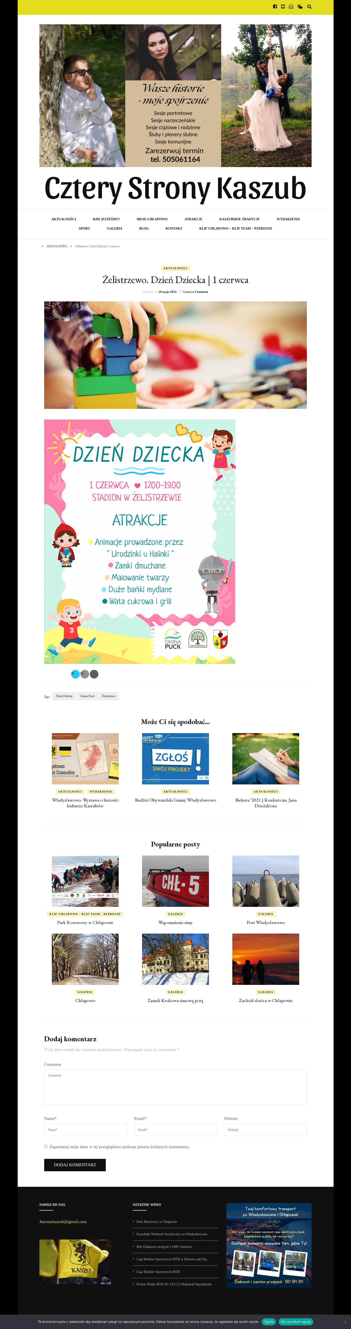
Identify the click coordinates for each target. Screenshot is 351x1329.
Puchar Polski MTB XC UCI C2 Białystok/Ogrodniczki (174, 1284)
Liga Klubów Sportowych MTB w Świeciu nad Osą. (172, 1259)
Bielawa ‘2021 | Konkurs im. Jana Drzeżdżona (266, 803)
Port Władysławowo (266, 922)
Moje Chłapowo (152, 219)
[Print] (94, 674)
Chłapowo (85, 1000)
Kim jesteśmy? (106, 219)
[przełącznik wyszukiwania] (309, 7)
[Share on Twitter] (75, 674)
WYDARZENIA (288, 219)
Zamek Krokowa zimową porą (175, 1000)
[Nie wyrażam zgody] (345, 1321)
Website (231, 1118)
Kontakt (174, 228)
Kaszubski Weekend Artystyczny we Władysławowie (172, 1234)
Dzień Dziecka (64, 696)
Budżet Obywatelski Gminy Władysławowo (175, 800)
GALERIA (114, 228)
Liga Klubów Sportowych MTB (158, 1272)
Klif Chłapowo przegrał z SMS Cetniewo (164, 1247)
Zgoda (269, 1322)
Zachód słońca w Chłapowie (265, 1000)
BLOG (144, 228)
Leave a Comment (195, 292)
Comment (52, 1064)
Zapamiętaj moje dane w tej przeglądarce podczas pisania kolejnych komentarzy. (120, 1146)
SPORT (84, 228)
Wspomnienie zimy (175, 922)
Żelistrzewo (108, 696)
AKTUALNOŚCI (63, 219)
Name (50, 1118)
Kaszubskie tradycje (239, 219)
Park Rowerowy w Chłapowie (85, 922)
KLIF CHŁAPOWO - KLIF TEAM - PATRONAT (85, 914)
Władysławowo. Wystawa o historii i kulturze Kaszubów (85, 803)
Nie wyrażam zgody (296, 1322)
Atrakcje (193, 219)
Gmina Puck (87, 696)
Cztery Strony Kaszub (175, 185)
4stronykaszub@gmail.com (63, 1221)
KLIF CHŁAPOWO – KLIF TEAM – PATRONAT (235, 228)
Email (140, 1118)
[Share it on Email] (84, 674)
